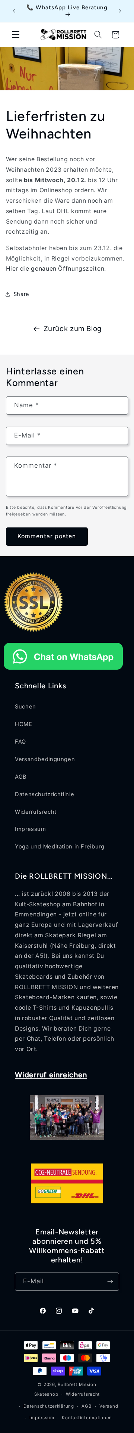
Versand (108, 1406)
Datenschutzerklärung (48, 1406)
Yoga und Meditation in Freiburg (60, 846)
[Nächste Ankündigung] (120, 11)
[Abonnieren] (110, 1281)
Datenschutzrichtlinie (44, 794)
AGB (21, 776)
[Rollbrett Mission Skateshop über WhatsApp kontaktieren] (63, 671)
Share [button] (21, 294)
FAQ (20, 741)
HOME (23, 724)
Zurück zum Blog (73, 328)
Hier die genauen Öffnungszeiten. (56, 268)
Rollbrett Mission (77, 1384)
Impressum (30, 829)
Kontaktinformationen (87, 1417)
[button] (15, 34)
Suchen (25, 706)
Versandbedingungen (45, 759)
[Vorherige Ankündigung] (14, 11)
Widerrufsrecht (36, 812)
